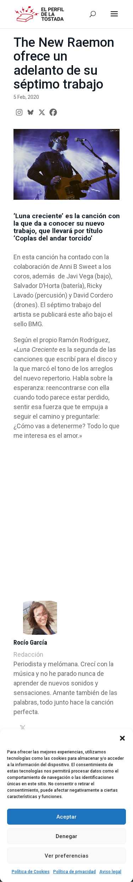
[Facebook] (53, 112)
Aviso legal (110, 871)
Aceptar (66, 817)
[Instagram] (19, 112)
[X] (42, 112)
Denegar (66, 836)
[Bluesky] (30, 112)
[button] (122, 738)
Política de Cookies (31, 871)
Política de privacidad (74, 871)
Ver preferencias (66, 856)
